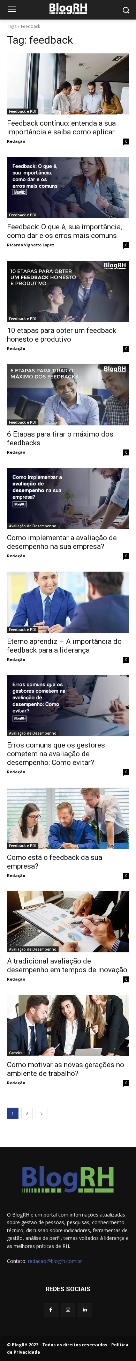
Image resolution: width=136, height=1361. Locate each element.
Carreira (16, 1052)
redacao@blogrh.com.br (55, 1261)
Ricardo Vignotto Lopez (30, 244)
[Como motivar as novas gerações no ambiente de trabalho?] (68, 1025)
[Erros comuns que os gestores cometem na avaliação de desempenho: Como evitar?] (68, 705)
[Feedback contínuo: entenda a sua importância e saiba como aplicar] (68, 83)
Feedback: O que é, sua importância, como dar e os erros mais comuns (64, 231)
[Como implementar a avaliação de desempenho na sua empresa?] (68, 498)
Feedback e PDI (22, 111)
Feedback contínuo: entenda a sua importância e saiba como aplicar (61, 127)
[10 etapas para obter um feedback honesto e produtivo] (68, 291)
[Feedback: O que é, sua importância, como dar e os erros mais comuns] (68, 187)
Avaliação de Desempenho (32, 525)
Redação (16, 141)
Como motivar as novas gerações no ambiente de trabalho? (65, 1069)
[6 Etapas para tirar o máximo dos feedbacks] (68, 394)
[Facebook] (51, 1310)
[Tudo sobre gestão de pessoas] (68, 8)
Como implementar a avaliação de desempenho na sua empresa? (62, 542)
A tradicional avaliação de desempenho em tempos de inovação (67, 965)
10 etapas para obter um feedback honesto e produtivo (61, 334)
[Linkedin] (85, 1310)
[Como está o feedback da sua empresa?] (68, 818)
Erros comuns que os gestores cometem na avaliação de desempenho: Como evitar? (56, 754)
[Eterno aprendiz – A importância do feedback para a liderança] (68, 602)
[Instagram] (68, 1310)
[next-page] (41, 1113)
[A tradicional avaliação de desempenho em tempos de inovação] (68, 921)
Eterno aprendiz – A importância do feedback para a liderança (64, 645)
